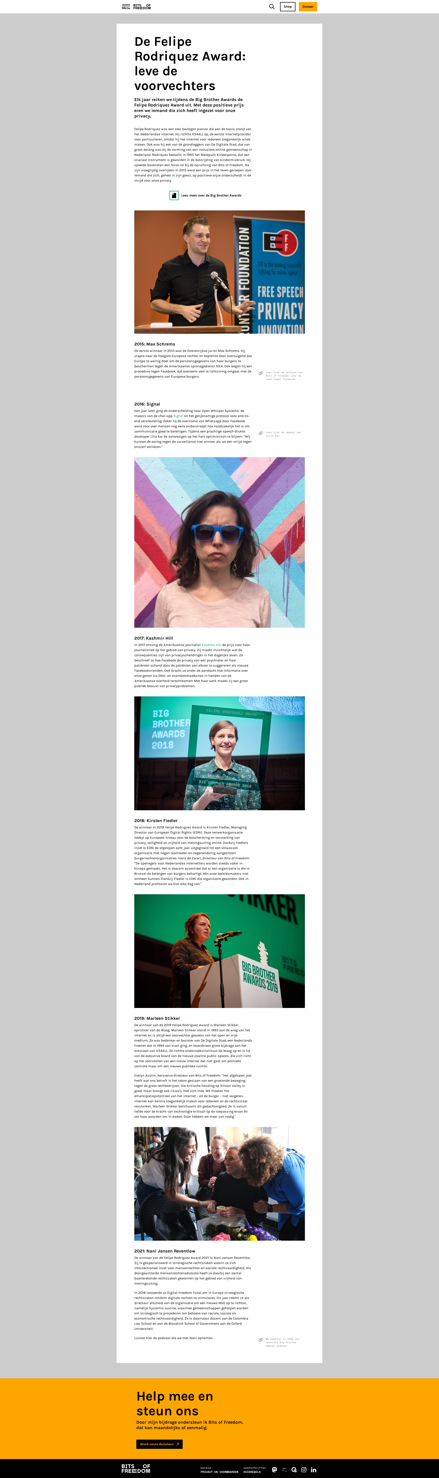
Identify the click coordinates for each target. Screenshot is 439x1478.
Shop (288, 7)
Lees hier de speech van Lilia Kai (283, 434)
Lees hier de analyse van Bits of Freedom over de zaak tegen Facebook (284, 376)
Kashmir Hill (211, 645)
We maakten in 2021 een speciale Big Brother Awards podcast (283, 1342)
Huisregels (252, 1471)
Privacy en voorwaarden (219, 1471)
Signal (178, 416)
